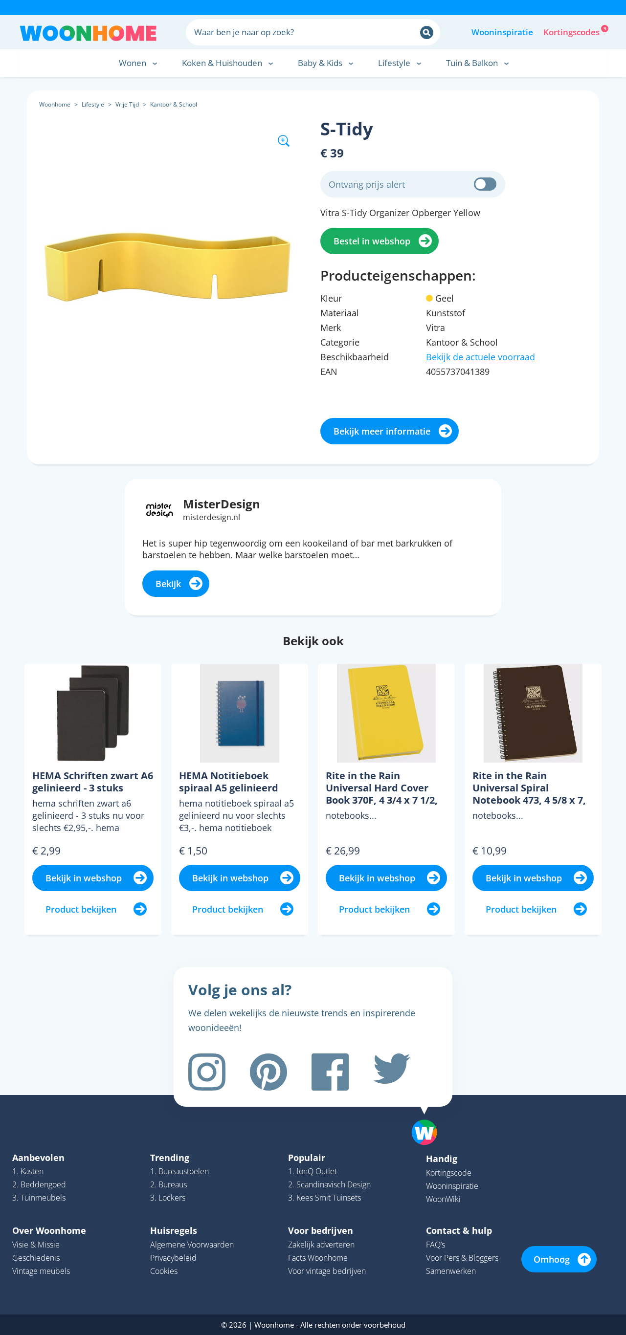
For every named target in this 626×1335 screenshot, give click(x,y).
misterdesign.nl (211, 517)
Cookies (164, 1271)
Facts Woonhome (318, 1257)
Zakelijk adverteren (321, 1244)
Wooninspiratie (502, 32)
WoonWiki (443, 1199)
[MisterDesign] (159, 509)
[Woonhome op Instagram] (206, 1072)
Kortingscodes (572, 31)
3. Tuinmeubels (39, 1197)
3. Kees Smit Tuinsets (324, 1197)
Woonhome (54, 104)
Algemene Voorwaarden (192, 1244)
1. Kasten (28, 1171)
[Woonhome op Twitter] (391, 1072)
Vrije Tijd (127, 104)
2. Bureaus (168, 1184)
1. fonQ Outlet (312, 1171)
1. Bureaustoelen (179, 1171)
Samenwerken (451, 1271)
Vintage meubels (41, 1271)
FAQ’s (435, 1244)
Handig (441, 1158)
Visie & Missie (36, 1244)
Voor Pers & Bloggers (462, 1257)
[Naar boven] (429, 1117)
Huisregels (173, 1230)
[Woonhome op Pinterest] (268, 1072)
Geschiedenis (36, 1257)
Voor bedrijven (320, 1230)
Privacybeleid (173, 1257)
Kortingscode (448, 1172)
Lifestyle (93, 104)
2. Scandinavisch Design (329, 1184)
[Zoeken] (426, 32)
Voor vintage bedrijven (327, 1271)
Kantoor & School (173, 104)
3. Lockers (167, 1197)
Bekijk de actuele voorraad (480, 357)
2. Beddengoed (39, 1184)
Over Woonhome (49, 1230)
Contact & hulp (459, 1230)
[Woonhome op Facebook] (330, 1072)
